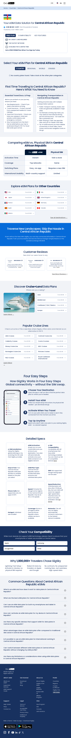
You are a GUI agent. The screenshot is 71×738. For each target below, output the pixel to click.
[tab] (10, 35)
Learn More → (9, 314)
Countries (12, 8)
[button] (53, 3)
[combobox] (58, 3)
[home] (9, 3)
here (55, 461)
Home (6, 8)
